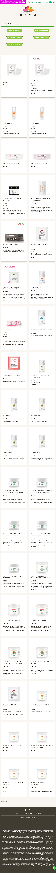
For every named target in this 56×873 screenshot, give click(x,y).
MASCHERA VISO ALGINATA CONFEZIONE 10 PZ (38, 79)
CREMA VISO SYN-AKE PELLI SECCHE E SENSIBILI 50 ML (13, 451)
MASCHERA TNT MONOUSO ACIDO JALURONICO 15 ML (12, 705)
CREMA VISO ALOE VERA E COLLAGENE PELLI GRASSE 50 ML (42, 414)
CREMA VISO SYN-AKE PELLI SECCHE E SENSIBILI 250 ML (13, 783)
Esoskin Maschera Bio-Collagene (11, 375)
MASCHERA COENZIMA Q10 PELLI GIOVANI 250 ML (40, 662)
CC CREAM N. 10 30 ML (37, 123)
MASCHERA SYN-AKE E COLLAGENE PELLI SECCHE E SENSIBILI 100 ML (41, 534)
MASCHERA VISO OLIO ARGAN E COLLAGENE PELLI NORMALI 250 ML (41, 577)
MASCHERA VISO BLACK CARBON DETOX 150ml (12, 199)
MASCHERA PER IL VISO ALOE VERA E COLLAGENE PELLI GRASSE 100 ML (41, 491)
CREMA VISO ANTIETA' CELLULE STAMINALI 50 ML (39, 451)
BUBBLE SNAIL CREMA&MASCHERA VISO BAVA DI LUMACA (41, 199)
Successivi (4, 801)
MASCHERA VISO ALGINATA (10, 79)
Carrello (25, 15)
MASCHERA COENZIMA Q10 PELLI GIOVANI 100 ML (12, 577)
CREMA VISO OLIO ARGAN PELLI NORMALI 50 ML (40, 376)
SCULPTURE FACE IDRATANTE (11, 163)
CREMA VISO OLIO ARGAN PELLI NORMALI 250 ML (40, 705)
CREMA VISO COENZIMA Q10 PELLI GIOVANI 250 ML (12, 746)
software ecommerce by (28, 871)
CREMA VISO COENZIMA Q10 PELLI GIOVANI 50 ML (12, 414)
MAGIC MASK (6, 330)
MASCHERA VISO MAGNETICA (11, 244)
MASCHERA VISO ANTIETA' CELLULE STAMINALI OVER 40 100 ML (13, 534)
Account (34, 15)
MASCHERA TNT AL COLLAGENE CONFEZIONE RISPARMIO (12, 288)
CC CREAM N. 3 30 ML (8, 123)
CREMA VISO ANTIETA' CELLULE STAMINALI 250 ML (39, 783)
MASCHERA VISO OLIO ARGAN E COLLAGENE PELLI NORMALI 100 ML (13, 491)
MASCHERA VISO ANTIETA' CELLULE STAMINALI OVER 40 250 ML (41, 619)
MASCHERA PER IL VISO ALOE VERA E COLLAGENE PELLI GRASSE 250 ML (13, 619)
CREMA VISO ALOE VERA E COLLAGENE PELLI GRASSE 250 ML (42, 746)
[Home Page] (28, 9)
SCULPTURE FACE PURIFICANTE (40, 163)
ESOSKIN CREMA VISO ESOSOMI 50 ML (41, 330)
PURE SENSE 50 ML (36, 287)
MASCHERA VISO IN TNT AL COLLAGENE (38, 245)
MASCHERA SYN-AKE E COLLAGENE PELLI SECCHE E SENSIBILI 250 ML (13, 662)
